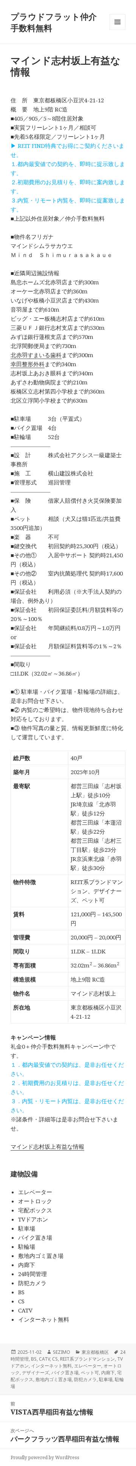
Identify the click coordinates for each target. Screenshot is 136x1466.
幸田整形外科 (28, 364)
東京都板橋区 (95, 1352)
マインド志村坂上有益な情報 (47, 1146)
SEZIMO (61, 1352)
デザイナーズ (35, 1372)
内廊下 (108, 1372)
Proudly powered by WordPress (45, 1457)
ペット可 (90, 1372)
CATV (44, 1359)
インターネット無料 (51, 1366)
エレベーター (87, 1366)
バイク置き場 (65, 1372)
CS (55, 1359)
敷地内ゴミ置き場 (54, 1379)
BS (34, 1359)
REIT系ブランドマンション (87, 1359)
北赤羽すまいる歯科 (36, 355)
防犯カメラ (85, 1379)
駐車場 (106, 1379)
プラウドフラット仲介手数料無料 (54, 22)
